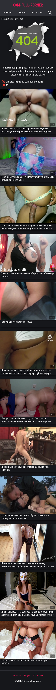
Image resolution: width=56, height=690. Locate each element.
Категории (37, 12)
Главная (7, 12)
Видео (22, 12)
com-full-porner (28, 5)
